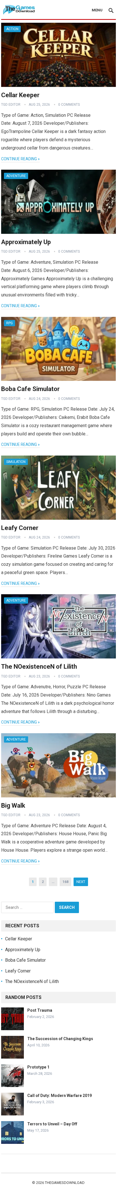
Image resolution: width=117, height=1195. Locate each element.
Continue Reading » (20, 159)
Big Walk (13, 805)
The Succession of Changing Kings (60, 1038)
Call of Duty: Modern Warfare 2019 (59, 1095)
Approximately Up (26, 242)
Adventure (16, 176)
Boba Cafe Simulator (30, 388)
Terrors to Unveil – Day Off (52, 1124)
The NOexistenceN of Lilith (39, 666)
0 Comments (69, 105)
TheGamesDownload (65, 1183)
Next (80, 882)
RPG (9, 323)
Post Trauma (39, 1010)
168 (65, 882)
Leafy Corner (19, 527)
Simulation (16, 462)
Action (12, 29)
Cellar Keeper (20, 95)
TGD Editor (10, 105)
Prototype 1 (38, 1067)
